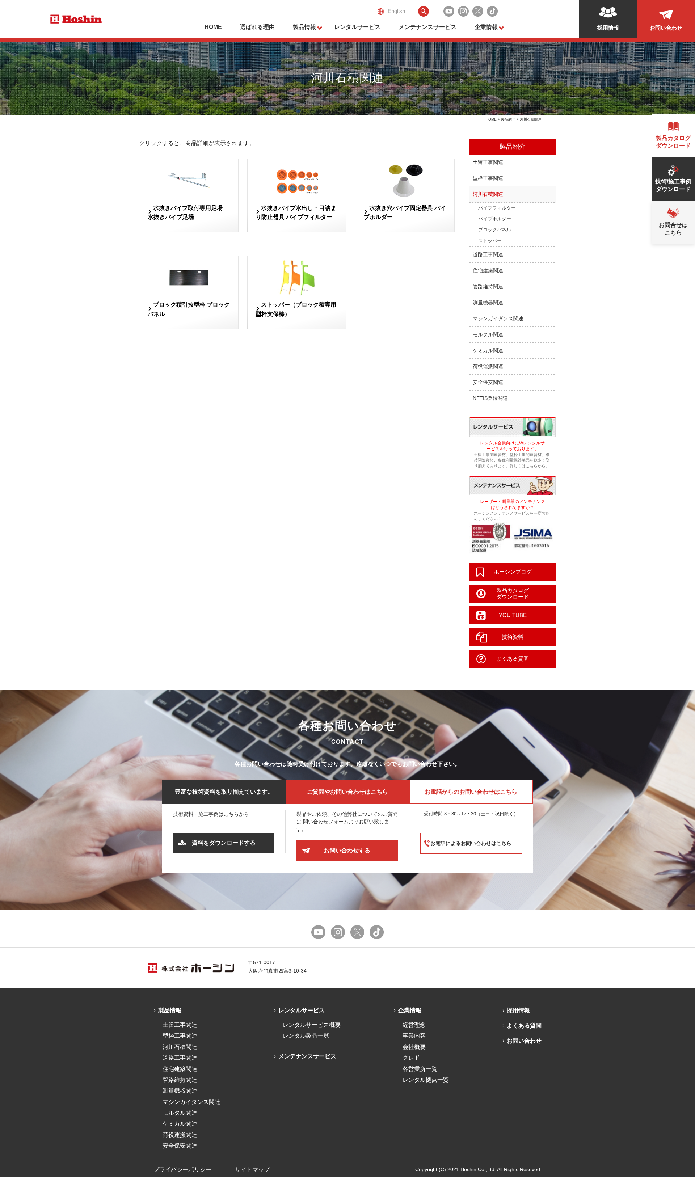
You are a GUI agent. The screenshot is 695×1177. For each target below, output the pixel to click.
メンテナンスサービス (427, 27)
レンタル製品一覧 (306, 1036)
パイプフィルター (497, 208)
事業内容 (414, 1036)
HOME (213, 27)
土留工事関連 (488, 162)
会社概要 (414, 1047)
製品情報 (304, 27)
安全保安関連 (488, 382)
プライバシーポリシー (182, 1170)
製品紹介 (508, 119)
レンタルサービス (357, 27)
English (396, 11)
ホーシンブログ (513, 572)
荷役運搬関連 (488, 366)
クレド (411, 1058)
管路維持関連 (488, 287)
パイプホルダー (494, 219)
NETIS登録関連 (490, 398)
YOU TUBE (513, 615)
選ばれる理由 (257, 27)
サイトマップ (252, 1170)
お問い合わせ (524, 1041)
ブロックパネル (494, 229)
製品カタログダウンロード (512, 593)
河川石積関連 (488, 194)
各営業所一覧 (420, 1069)
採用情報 (518, 1010)
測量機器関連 (488, 302)
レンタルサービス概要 (312, 1025)
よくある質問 (512, 658)
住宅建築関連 (488, 270)
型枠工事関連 (488, 178)
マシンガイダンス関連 (498, 318)
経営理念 (414, 1025)
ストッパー (490, 241)
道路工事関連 (488, 254)
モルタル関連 (488, 334)
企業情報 (486, 27)
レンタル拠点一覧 (426, 1080)
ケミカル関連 (488, 350)
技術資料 (512, 637)
